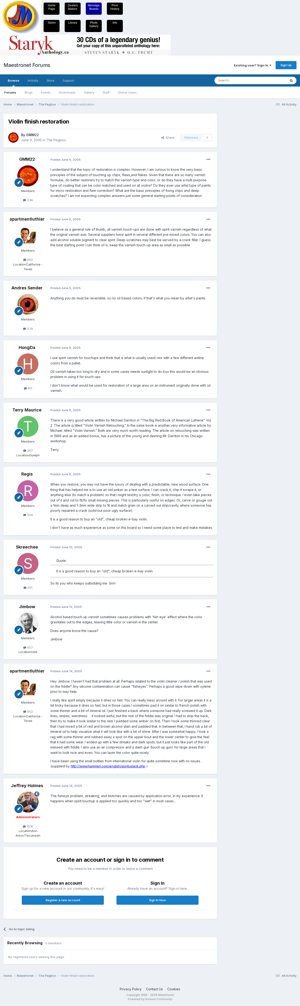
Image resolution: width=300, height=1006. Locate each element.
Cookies (173, 989)
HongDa (27, 347)
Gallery (89, 92)
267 (29, 450)
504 (29, 515)
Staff (106, 92)
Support (68, 80)
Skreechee (27, 547)
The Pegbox (56, 140)
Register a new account (63, 900)
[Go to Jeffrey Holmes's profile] (27, 802)
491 (29, 587)
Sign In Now (157, 900)
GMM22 (32, 135)
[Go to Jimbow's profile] (27, 623)
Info (114, 22)
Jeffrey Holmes (27, 785)
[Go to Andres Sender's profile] (27, 304)
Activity (33, 80)
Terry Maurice (26, 409)
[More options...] (208, 159)
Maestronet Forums (27, 65)
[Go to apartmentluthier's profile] (27, 235)
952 (29, 259)
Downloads (67, 92)
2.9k (29, 200)
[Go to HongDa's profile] (27, 363)
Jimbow (27, 606)
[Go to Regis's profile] (27, 490)
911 (29, 388)
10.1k (29, 826)
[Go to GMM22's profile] (13, 137)
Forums (10, 92)
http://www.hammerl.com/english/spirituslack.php (108, 766)
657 (29, 647)
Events (46, 92)
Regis (27, 474)
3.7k (29, 328)
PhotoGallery (93, 24)
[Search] (291, 80)
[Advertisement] (240, 184)
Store (50, 80)
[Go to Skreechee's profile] (27, 563)
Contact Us (154, 989)
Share (169, 137)
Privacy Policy (131, 989)
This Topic (272, 80)
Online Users (127, 92)
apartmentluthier (27, 219)
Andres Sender (26, 287)
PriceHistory (114, 7)
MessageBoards (94, 7)
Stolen (52, 22)
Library (72, 22)
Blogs (29, 92)
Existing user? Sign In (252, 65)
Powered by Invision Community (150, 999)
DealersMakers (73, 7)
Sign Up (286, 65)
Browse (13, 80)
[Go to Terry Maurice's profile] (27, 426)
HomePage (52, 7)
